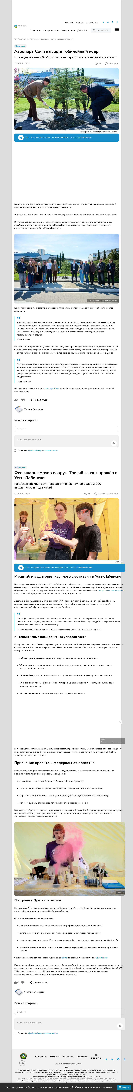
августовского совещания (111, 590)
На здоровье (68, 30)
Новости (69, 22)
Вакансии (68, 1056)
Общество (35, 39)
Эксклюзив (91, 22)
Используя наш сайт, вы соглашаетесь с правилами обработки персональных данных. (59, 1087)
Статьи (79, 22)
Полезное (35, 30)
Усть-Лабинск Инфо (21, 39)
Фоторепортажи (51, 30)
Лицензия (82, 1056)
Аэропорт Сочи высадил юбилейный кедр (57, 39)
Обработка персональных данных (68, 1064)
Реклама (54, 1056)
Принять (124, 1087)
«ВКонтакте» (101, 957)
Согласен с (38, 450)
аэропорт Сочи (51, 388)
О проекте (96, 1056)
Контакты (41, 1056)
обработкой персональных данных (43, 450)
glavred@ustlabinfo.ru (73, 1077)
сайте (64, 957)
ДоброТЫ (82, 30)
